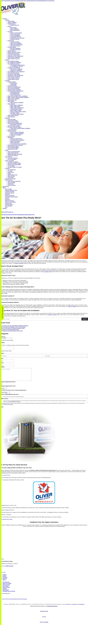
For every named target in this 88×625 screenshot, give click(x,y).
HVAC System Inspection (14, 57)
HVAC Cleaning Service (13, 53)
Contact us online (52, 314)
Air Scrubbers (11, 165)
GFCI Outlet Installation (13, 147)
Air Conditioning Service (13, 63)
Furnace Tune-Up (14, 39)
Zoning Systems (12, 185)
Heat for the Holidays (10, 202)
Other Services (8, 180)
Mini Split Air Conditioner (16, 69)
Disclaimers (74, 604)
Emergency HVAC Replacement (15, 56)
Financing (7, 199)
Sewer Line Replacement (14, 151)
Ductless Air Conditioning (14, 67)
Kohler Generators (14, 142)
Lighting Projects (12, 131)
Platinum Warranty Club (22, 0)
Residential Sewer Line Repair (15, 154)
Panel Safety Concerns (16, 124)
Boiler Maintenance (15, 30)
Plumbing (7, 80)
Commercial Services (10, 178)
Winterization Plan (12, 100)
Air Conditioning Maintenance (17, 65)
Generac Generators (15, 141)
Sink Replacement (14, 93)
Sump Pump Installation (13, 88)
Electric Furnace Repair (16, 32)
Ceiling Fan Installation (15, 134)
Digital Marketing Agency (52, 606)
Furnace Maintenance (15, 36)
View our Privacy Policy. (8, 404)
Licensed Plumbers (12, 85)
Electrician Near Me (12, 149)
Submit (2, 406)
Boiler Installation (14, 29)
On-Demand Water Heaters (17, 114)
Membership (6, 186)
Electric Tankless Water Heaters (18, 111)
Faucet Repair (13, 83)
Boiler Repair (13, 27)
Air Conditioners (12, 169)
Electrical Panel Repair (13, 122)
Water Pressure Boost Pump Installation (17, 96)
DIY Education (8, 205)
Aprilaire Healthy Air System (15, 167)
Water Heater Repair (15, 106)
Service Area (8, 203)
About (4, 187)
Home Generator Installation (17, 140)
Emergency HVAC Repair (14, 54)
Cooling (7, 60)
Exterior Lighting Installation (17, 132)
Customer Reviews (9, 191)
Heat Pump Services (15, 45)
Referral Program (9, 200)
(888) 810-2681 (3, 212)
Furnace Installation (15, 35)
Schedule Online (44, 611)
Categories (2, 336)
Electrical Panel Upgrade (14, 125)
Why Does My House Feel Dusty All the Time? (11, 330)
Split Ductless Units (12, 174)
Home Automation (12, 129)
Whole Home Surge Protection (15, 145)
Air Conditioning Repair (13, 61)
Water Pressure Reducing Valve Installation (18, 97)
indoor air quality (19, 263)
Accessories (11, 177)
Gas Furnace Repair (15, 34)
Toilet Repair (13, 84)
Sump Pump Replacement (14, 87)
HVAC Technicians (9, 195)
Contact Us (10, 212)
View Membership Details (6, 519)
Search (85, 319)
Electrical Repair (12, 119)
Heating (7, 20)
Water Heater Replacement (17, 107)
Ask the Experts (9, 204)
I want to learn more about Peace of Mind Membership (13, 396)
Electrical (7, 118)
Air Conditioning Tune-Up (16, 66)
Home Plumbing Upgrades (14, 89)
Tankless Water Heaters (16, 109)
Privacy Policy (68, 604)
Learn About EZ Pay (5, 475)
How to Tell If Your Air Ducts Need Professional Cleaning (14, 325)
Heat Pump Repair (14, 41)
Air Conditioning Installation (14, 62)
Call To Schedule (44, 622)
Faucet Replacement (15, 94)
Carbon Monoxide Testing (14, 52)
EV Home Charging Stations (14, 127)
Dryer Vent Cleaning (13, 158)
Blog (6, 207)
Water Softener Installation (16, 102)
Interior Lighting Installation (17, 133)
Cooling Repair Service (13, 79)
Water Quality (11, 101)
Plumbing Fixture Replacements (15, 91)
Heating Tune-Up (14, 25)
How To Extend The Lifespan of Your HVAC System (13, 327)
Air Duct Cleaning (12, 159)
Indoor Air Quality (9, 160)
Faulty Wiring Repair (13, 120)
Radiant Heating (11, 51)
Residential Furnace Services (17, 38)
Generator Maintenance (16, 138)
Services (5, 18)
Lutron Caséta (11, 136)
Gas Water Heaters (15, 112)
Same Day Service (12, 0)
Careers (52, 0)
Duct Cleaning (8, 156)
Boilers (9, 26)
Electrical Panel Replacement (15, 123)
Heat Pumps (11, 40)
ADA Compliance (81, 604)
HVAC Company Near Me (14, 181)
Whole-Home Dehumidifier (14, 164)
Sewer (6, 150)
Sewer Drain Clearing (13, 153)
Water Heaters (11, 103)
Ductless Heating (12, 47)
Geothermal (10, 183)
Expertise (7, 194)
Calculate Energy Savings (34, 0)
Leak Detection (11, 116)
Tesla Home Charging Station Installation (20, 128)
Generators (10, 137)
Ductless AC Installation (16, 70)
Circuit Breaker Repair (13, 146)
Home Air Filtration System (14, 163)
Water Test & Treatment (13, 98)
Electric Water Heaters (15, 110)
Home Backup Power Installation (18, 143)
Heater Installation (12, 22)
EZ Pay (44, 616)
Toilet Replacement (15, 92)
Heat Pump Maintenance (16, 44)
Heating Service (11, 23)
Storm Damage (11, 182)
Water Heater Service (13, 115)
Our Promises (8, 189)
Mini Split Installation (15, 48)
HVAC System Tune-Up (13, 58)
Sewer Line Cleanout (13, 155)
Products (7, 168)
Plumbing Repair (12, 81)
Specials (43, 0)
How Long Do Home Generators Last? (9, 329)
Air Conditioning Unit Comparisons (16, 71)
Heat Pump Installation (15, 43)
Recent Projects (4, 0)
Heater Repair (11, 21)
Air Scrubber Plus (46, 271)
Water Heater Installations (16, 105)
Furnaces (10, 31)
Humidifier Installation (13, 162)
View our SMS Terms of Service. (14, 401)
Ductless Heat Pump (15, 49)
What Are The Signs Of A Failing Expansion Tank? (12, 328)
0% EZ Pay (47, 0)
